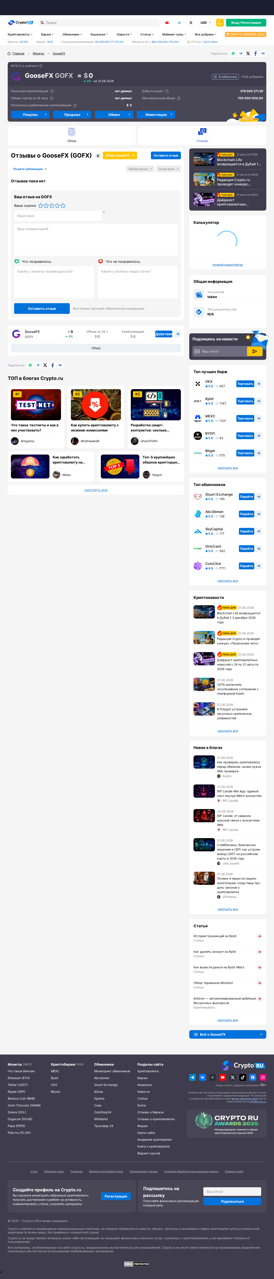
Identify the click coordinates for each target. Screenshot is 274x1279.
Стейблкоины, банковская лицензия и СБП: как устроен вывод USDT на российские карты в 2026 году (238, 851)
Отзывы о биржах (150, 1112)
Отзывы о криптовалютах (156, 1119)
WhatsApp (233, 53)
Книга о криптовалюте (153, 1146)
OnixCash (213, 546)
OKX (209, 381)
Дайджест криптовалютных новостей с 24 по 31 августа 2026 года (234, 202)
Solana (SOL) (17, 1112)
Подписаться (232, 1201)
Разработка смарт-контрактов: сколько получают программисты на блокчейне (155, 428)
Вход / (236, 22)
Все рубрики (204, 34)
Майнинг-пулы (172, 34)
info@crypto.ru (258, 1101)
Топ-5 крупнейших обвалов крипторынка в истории (162, 460)
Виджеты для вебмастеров (106, 1171)
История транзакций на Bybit (215, 936)
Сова (97, 1105)
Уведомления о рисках (144, 1171)
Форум (142, 1126)
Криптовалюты (19, 34)
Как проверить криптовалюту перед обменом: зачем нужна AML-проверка (239, 766)
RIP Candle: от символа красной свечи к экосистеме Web (238, 820)
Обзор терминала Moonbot (213, 983)
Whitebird (101, 1119)
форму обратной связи (245, 1098)
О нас (34, 1171)
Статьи (145, 34)
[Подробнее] (40, 66)
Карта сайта (146, 1132)
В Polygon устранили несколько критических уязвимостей (234, 713)
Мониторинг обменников (112, 1071)
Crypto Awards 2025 (247, 34)
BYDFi (210, 433)
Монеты (15, 1064)
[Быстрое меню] (220, 23)
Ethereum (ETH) (19, 1078)
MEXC (210, 416)
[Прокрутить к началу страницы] (264, 1252)
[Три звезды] (51, 205)
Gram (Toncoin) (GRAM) (24, 1105)
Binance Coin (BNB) (21, 1098)
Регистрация (251, 22)
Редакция (76, 1171)
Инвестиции (156, 114)
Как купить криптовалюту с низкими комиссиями (95, 427)
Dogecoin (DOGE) (20, 1119)
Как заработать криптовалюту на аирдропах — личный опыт (71, 460)
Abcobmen (101, 1078)
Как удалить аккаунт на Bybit (215, 951)
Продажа (72, 114)
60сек (98, 1091)
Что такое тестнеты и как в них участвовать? (34, 427)
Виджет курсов (148, 1153)
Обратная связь (54, 1171)
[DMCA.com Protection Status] (137, 1264)
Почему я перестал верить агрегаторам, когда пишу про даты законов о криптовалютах (238, 885)
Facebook (255, 53)
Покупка (30, 114)
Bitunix (55, 1091)
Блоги (141, 1105)
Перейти (246, 496)
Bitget (210, 451)
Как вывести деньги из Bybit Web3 (219, 967)
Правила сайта (234, 1171)
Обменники (71, 34)
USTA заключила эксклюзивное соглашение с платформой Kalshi (238, 689)
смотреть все (95, 490)
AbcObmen (214, 512)
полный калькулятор (228, 264)
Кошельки (98, 34)
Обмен (114, 114)
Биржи (46, 34)
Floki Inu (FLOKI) (19, 1132)
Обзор (71, 141)
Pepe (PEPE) (16, 1126)
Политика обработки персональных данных (191, 1171)
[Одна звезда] (40, 205)
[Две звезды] (46, 205)
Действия (163, 334)
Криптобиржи (63, 1064)
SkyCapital (214, 529)
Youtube (167, 23)
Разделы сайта (150, 1064)
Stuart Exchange (219, 494)
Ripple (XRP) (16, 1091)
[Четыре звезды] (57, 205)
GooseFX (32, 332)
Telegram (179, 23)
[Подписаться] (254, 351)
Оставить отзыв (166, 155)
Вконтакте (263, 53)
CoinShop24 (102, 1112)
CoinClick (213, 564)
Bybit (209, 399)
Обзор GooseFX (117, 155)
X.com (248, 53)
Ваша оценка (25, 205)
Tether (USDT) (18, 1085)
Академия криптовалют (154, 1139)
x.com (191, 23)
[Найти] (42, 22)
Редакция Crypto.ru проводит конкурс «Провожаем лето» (233, 182)
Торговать (245, 383)
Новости (123, 34)
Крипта (99, 1098)
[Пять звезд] (63, 205)
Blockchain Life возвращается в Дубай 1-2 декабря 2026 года (239, 162)
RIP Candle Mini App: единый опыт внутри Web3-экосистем (239, 793)
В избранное (228, 76)
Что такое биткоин (21, 1071)
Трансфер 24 (103, 1126)
